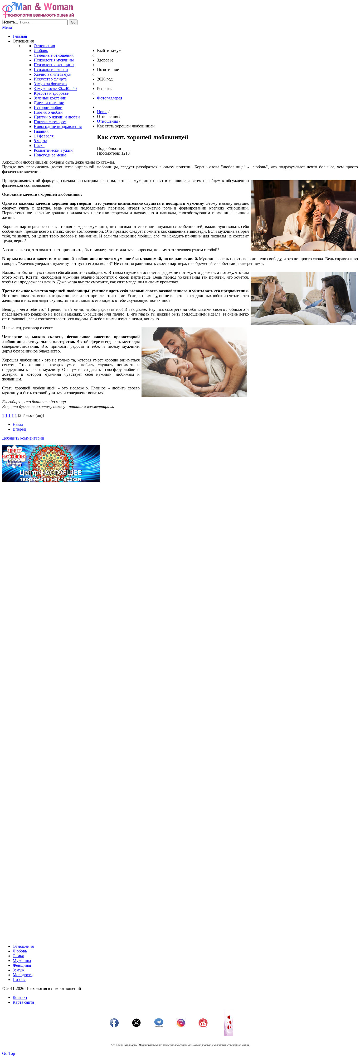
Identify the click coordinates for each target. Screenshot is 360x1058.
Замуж (18, 970)
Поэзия (19, 979)
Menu (7, 27)
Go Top (8, 1053)
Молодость (22, 975)
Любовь (20, 951)
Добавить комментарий (23, 438)
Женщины (22, 965)
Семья (18, 956)
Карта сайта (23, 1002)
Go (73, 22)
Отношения (23, 946)
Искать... (10, 22)
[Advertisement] (160, 523)
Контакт (20, 997)
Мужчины (22, 960)
